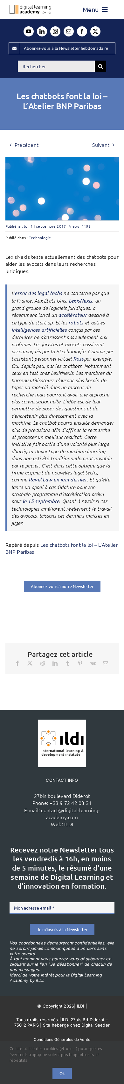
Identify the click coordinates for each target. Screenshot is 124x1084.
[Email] (105, 663)
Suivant (100, 144)
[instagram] (55, 31)
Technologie (40, 237)
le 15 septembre (41, 501)
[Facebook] (17, 663)
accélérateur (72, 314)
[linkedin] (42, 31)
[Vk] (93, 663)
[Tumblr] (67, 663)
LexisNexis (80, 300)
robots (75, 322)
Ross (78, 358)
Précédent (26, 144)
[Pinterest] (80, 663)
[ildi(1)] (62, 722)
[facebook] (82, 31)
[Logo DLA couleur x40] (30, 7)
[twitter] (95, 31)
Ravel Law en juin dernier (58, 479)
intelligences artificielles (39, 329)
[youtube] (29, 31)
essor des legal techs (38, 293)
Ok (62, 1073)
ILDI (68, 823)
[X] (30, 663)
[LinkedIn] (55, 663)
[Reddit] (42, 663)
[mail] (69, 31)
